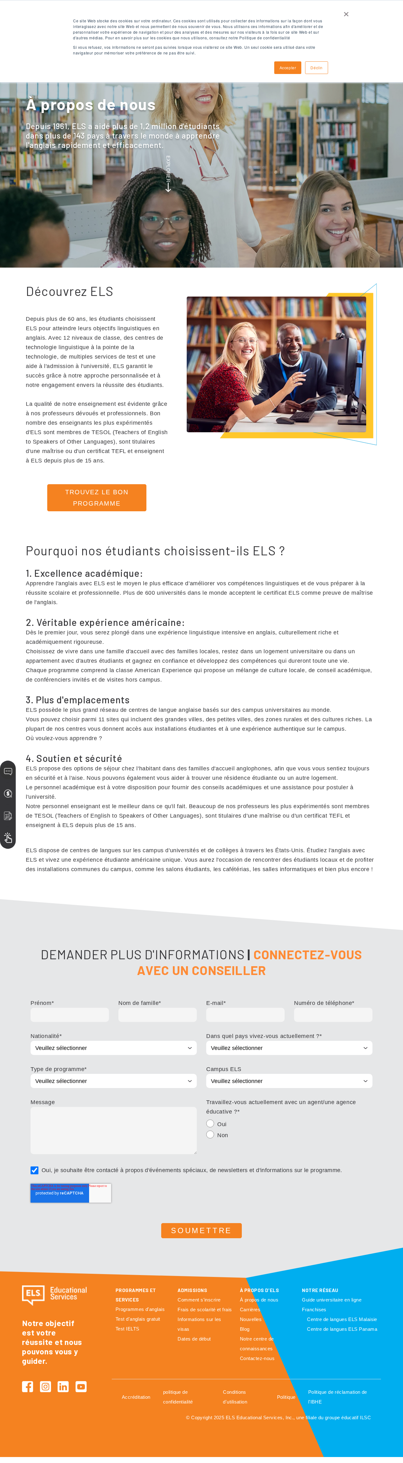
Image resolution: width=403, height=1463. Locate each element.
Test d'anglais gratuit (138, 1319)
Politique (286, 1397)
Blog (245, 1329)
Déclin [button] (316, 67)
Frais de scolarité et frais (205, 1309)
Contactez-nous (257, 1358)
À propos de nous (259, 1299)
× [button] (346, 12)
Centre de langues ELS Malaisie (342, 1319)
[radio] (289, 1125)
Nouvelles (251, 1319)
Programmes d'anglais (140, 1309)
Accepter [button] (288, 67)
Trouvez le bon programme (96, 498)
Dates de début (194, 1338)
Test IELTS (127, 1328)
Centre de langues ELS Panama (342, 1329)
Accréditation (136, 1397)
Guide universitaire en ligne (331, 1299)
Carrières (250, 1309)
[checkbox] (289, 1131)
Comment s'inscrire (199, 1299)
